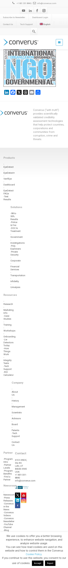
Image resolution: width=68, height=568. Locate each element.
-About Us (15, 392)
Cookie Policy (33, 554)
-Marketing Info (8, 310)
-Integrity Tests (7, 360)
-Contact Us (16, 442)
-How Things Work (6, 351)
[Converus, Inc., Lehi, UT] (22, 487)
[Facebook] (37, 10)
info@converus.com (46, 3)
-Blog (6, 530)
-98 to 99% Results (14, 216)
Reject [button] (50, 563)
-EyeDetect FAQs (8, 190)
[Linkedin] (30, 10)
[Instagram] (43, 10)
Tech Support (26, 24)
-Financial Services (14, 266)
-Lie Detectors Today (8, 342)
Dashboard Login (40, 17)
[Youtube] (23, 10)
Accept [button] (37, 563)
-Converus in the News (8, 506)
